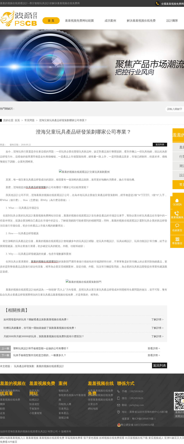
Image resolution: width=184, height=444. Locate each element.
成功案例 (110, 20)
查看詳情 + (154, 348)
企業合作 (93, 404)
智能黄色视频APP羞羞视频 (72, 397)
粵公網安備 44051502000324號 (137, 425)
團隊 (2, 404)
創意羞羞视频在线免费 (100, 390)
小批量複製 (35, 413)
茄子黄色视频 (90, 438)
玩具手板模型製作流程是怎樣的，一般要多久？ (39, 355)
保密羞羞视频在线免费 (100, 399)
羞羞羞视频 (32, 438)
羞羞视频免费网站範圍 (79, 20)
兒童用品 (64, 408)
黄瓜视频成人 (156, 438)
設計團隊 (172, 20)
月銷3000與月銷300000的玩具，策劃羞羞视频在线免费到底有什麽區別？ (44, 336)
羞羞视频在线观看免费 (51, 438)
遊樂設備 (64, 417)
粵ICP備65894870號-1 (144, 418)
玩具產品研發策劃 (24, 366)
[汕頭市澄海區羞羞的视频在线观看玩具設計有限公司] (18, 18)
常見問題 (29, 120)
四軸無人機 (65, 404)
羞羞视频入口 (17, 438)
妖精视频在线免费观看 (111, 438)
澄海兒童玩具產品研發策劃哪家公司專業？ (63, 120)
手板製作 (34, 408)
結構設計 (34, 399)
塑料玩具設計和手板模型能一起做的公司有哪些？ (41, 348)
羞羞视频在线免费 (10, 399)
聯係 (2, 417)
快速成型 (34, 404)
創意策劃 (34, 390)
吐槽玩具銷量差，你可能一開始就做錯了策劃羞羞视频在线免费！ (40, 328)
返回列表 (160, 144)
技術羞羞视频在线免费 (100, 395)
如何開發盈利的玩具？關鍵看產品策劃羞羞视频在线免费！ (36, 319)
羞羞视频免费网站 (10, 390)
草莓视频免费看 (74, 438)
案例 (2, 395)
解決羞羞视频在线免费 (141, 20)
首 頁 (51, 20)
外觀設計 (34, 395)
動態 (2, 408)
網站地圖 (93, 408)
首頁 (17, 120)
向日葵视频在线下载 (136, 438)
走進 (2, 413)
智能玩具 (64, 390)
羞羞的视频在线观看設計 (50, 366)
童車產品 (64, 413)
